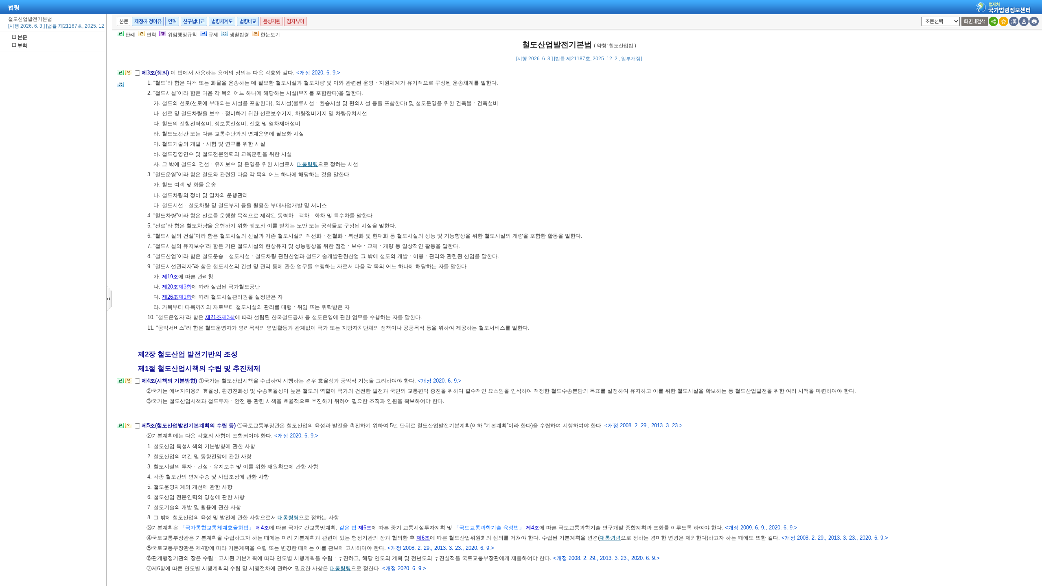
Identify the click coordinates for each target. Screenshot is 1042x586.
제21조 (213, 317)
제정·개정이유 (147, 21)
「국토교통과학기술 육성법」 (489, 528)
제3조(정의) (156, 73)
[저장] (1024, 21)
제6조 (365, 528)
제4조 (262, 528)
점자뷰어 (295, 21)
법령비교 (247, 21)
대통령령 (307, 164)
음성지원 (271, 21)
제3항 (185, 287)
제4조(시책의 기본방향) (170, 381)
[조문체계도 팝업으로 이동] (120, 75)
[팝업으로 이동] (120, 87)
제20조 (170, 287)
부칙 (22, 45)
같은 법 (348, 528)
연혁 (172, 21)
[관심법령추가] (1003, 21)
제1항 (185, 297)
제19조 (170, 276)
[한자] (1013, 21)
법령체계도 (222, 21)
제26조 (170, 297)
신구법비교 (194, 21)
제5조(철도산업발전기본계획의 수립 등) (189, 425)
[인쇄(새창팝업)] (1034, 21)
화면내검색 (974, 21)
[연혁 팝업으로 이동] (128, 75)
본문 (22, 37)
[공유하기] (993, 21)
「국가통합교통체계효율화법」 (217, 528)
